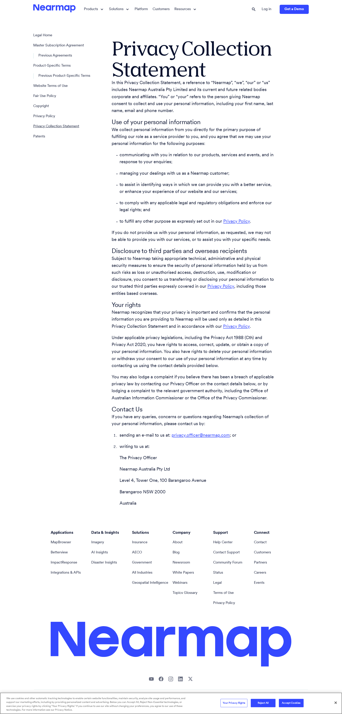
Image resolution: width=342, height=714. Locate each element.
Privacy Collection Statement (56, 126)
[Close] (335, 702)
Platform (141, 9)
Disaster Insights (104, 562)
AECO (137, 552)
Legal (217, 583)
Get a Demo (294, 9)
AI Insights (99, 552)
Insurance (139, 542)
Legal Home (42, 35)
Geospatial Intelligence (150, 583)
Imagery (97, 542)
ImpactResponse (64, 562)
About (177, 542)
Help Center (223, 542)
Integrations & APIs (66, 573)
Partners (260, 562)
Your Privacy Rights (234, 703)
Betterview (59, 552)
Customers (161, 9)
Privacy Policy (44, 116)
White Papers (183, 573)
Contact (260, 542)
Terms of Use (223, 593)
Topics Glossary (185, 593)
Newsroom (181, 562)
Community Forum (227, 562)
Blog (176, 552)
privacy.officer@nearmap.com (201, 435)
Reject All (263, 703)
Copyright (41, 106)
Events (259, 583)
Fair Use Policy (44, 96)
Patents (39, 136)
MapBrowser (61, 542)
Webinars (180, 583)
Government (142, 562)
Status (218, 573)
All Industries (142, 573)
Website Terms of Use (50, 86)
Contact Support (226, 552)
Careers (260, 573)
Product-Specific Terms (52, 66)
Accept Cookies (291, 703)
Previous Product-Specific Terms (64, 76)
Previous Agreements (55, 56)
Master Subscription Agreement (58, 45)
